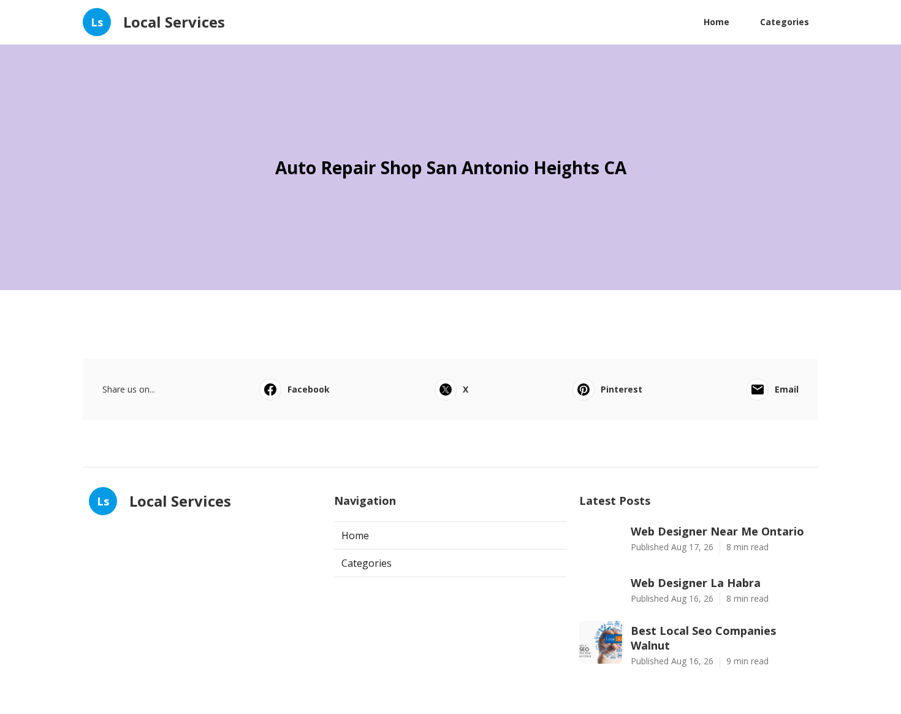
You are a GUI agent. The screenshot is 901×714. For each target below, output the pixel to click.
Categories (784, 22)
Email (787, 389)
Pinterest (621, 389)
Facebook (308, 389)
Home (716, 22)
